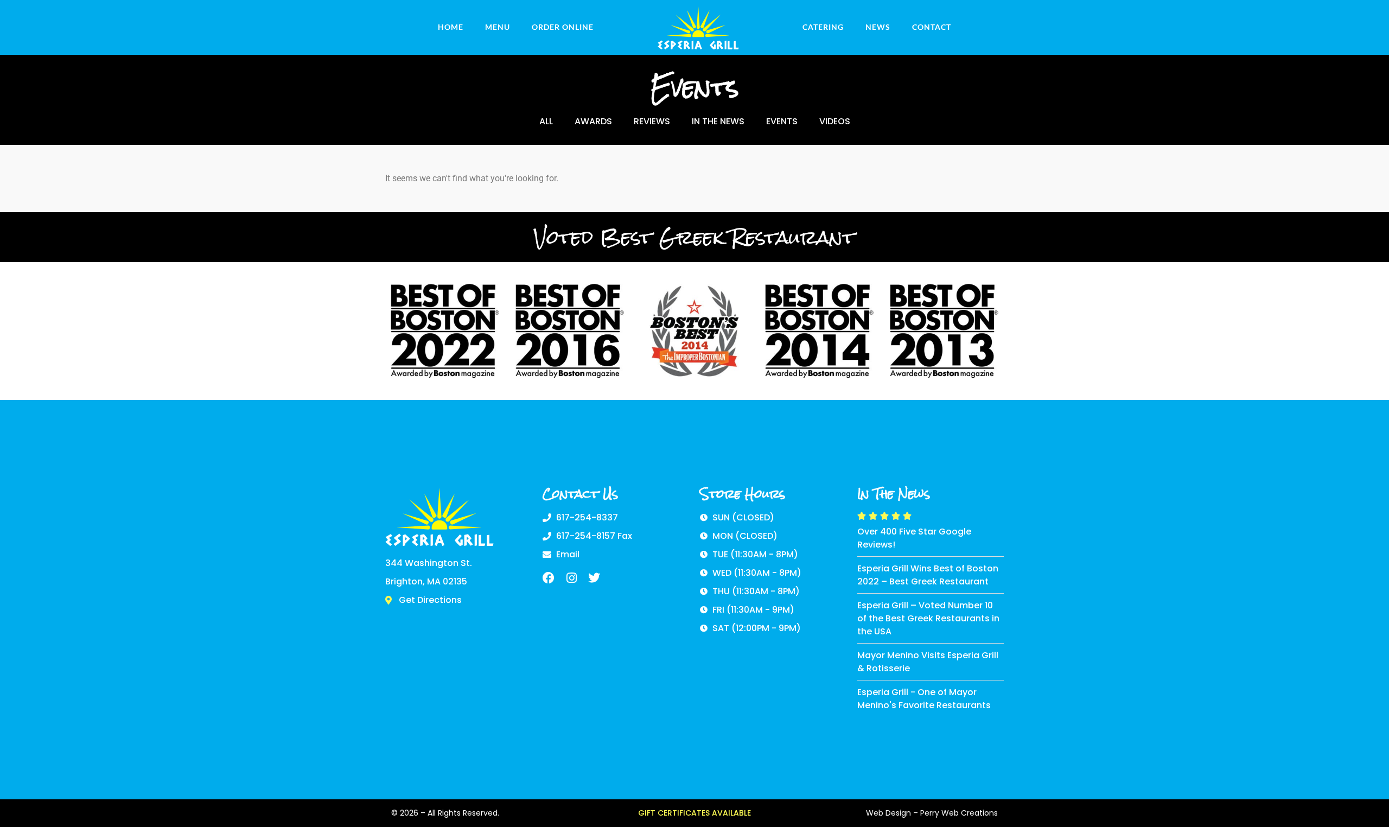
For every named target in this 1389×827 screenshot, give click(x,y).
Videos (834, 121)
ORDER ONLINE (563, 26)
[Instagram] (571, 578)
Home (450, 26)
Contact (931, 26)
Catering (823, 26)
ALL (546, 121)
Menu (497, 26)
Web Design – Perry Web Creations (932, 812)
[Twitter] (594, 578)
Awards (593, 121)
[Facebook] (549, 578)
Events (782, 121)
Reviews (652, 121)
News (877, 26)
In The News (718, 121)
